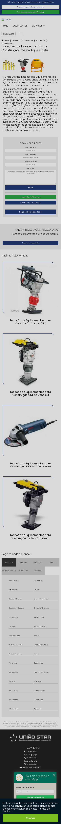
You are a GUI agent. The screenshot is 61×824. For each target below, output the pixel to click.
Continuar (30, 818)
